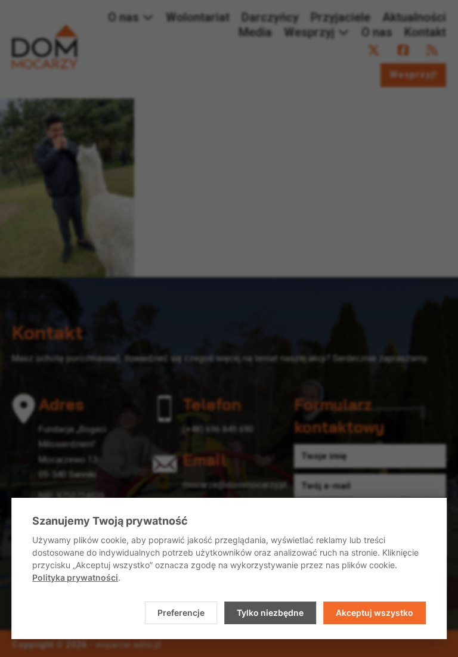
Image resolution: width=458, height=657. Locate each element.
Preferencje (181, 613)
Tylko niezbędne (270, 613)
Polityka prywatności (75, 577)
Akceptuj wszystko (374, 613)
